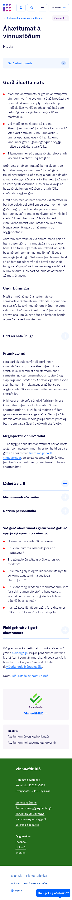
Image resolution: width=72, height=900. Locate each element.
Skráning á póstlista (27, 824)
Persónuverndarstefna (35, 883)
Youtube (21, 853)
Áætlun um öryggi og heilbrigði (34, 808)
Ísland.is (16, 875)
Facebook (21, 842)
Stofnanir (15, 883)
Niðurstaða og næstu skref (30, 676)
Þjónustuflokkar (36, 875)
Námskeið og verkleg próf (31, 819)
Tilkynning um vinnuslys (30, 813)
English (18, 890)
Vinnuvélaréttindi (26, 802)
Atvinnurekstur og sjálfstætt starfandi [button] (25, 18)
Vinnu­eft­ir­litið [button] (33, 713)
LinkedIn (21, 847)
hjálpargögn (20, 653)
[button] (21, 7)
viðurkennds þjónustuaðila (24, 666)
